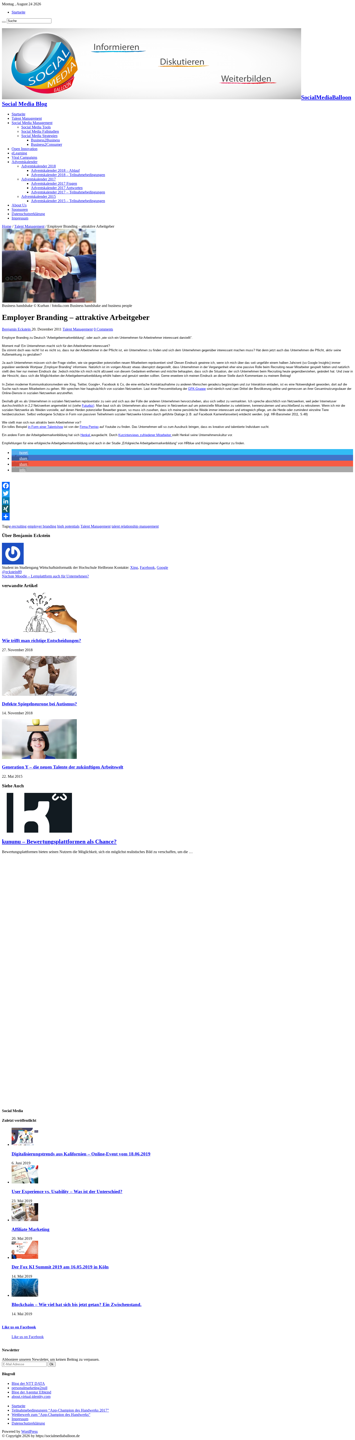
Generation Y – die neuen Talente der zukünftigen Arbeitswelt (62, 767)
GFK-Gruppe (197, 389)
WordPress (29, 1431)
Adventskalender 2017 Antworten (57, 188)
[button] (20, 453)
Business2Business (45, 140)
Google (162, 567)
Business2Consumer (46, 144)
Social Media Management (32, 123)
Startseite (18, 12)
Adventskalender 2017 (38, 179)
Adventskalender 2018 (38, 166)
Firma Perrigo (89, 427)
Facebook (147, 567)
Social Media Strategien (39, 136)
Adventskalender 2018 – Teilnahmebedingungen (68, 175)
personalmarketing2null (29, 1388)
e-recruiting (18, 526)
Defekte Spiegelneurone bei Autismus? (39, 703)
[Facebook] (177, 486)
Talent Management (27, 118)
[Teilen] (177, 516)
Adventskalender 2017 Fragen (54, 183)
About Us (19, 205)
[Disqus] (177, 918)
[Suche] (4, 22)
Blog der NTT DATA (28, 1383)
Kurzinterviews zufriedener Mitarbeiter (145, 435)
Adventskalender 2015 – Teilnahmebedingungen (68, 201)
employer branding (42, 526)
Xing (134, 567)
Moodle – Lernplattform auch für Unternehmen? (45, 576)
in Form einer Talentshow (45, 427)
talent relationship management (135, 526)
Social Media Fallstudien (40, 131)
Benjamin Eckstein (17, 329)
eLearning (19, 153)
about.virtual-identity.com (31, 1396)
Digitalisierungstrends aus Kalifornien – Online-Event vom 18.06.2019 (81, 1153)
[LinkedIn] (177, 501)
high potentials (68, 526)
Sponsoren (20, 209)
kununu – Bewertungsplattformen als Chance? (59, 841)
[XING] (177, 509)
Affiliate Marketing (31, 1229)
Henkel (85, 435)
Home (6, 226)
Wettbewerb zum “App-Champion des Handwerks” (51, 1415)
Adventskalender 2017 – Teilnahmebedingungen (68, 192)
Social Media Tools (36, 127)
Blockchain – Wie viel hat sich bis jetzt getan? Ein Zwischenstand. (77, 1304)
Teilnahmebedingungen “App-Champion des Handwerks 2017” (60, 1410)
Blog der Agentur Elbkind (31, 1392)
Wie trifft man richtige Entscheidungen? (41, 640)
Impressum (20, 218)
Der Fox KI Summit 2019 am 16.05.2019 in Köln (60, 1266)
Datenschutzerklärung (28, 214)
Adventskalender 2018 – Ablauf (55, 170)
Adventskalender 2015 (38, 196)
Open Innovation (24, 149)
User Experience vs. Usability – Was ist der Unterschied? (67, 1191)
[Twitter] (177, 493)
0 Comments (103, 329)
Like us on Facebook (19, 1327)
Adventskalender (24, 162)
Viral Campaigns (24, 157)
